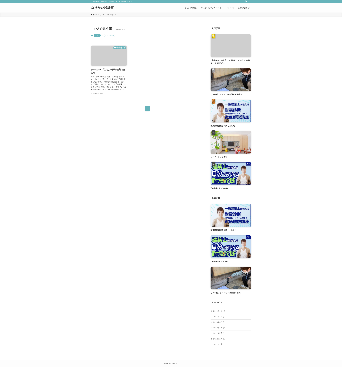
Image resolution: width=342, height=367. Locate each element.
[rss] (246, 1)
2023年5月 (219, 322)
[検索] (249, 1)
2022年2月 (219, 339)
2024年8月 (219, 316)
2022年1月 (219, 344)
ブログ (97, 35)
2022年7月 (219, 333)
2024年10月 (219, 311)
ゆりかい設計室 (102, 7)
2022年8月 (219, 328)
